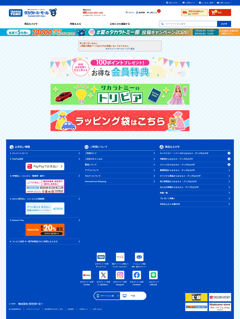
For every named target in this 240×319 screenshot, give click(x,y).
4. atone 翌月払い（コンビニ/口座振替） (28, 199)
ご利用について (99, 147)
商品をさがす (31, 24)
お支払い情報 (22, 147)
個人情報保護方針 (15, 309)
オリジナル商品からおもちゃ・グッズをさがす (180, 176)
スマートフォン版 (107, 296)
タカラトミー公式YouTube (86, 283)
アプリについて (92, 170)
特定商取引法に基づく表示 (54, 309)
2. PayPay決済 (16, 159)
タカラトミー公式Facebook (136, 283)
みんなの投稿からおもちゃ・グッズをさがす (179, 187)
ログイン (131, 12)
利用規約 (71, 309)
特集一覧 (164, 193)
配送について (91, 164)
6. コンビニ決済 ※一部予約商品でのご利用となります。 (34, 241)
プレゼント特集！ (168, 198)
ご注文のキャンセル (93, 159)
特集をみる (75, 24)
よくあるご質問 (207, 3)
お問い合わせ (225, 3)
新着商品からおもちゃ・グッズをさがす (177, 170)
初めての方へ (174, 3)
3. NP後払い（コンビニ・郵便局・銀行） (28, 176)
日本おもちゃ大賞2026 (170, 204)
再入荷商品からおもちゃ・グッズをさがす (178, 181)
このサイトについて (33, 309)
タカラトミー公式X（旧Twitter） (103, 283)
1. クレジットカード (19, 153)
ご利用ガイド (190, 3)
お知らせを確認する (120, 24)
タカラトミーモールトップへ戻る (120, 49)
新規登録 (142, 12)
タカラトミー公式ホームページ (100, 265)
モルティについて (93, 176)
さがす (224, 24)
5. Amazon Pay (17, 220)
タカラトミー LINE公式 (154, 283)
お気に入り (153, 12)
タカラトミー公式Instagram (120, 283)
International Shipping (95, 181)
